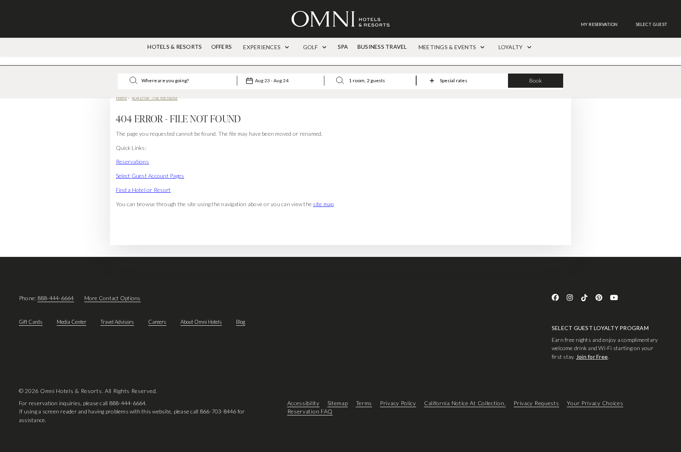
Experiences (262, 47)
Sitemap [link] (337, 403)
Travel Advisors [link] (117, 322)
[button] (651, 24)
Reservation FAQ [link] (310, 411)
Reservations (132, 161)
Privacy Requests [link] (536, 403)
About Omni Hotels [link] (201, 322)
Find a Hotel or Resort (143, 189)
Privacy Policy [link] (398, 403)
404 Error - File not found (154, 97)
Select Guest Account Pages (150, 175)
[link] (603, 24)
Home (121, 97)
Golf (311, 47)
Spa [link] (343, 46)
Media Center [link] (71, 322)
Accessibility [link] (303, 403)
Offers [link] (221, 46)
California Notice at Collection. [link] (465, 403)
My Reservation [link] (599, 24)
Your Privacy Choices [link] (595, 403)
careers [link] (157, 322)
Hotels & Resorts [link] (174, 46)
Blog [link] (240, 322)
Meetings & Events (448, 47)
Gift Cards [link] (31, 322)
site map (323, 204)
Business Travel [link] (382, 46)
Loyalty (511, 47)
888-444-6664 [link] (55, 298)
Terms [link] (364, 403)
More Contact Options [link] (112, 298)
